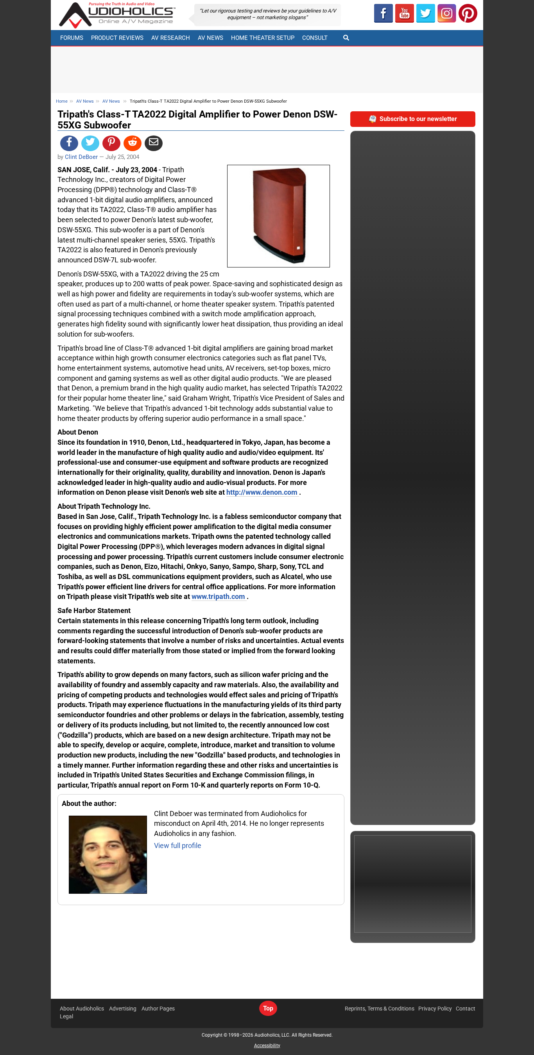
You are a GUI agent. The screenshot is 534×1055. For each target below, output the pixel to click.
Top (268, 1008)
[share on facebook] (69, 143)
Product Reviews (117, 37)
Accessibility (267, 1045)
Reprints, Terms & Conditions (379, 1008)
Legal (66, 1016)
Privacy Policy (435, 1008)
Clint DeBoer (81, 156)
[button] (404, 13)
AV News (210, 37)
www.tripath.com (219, 596)
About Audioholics (82, 1008)
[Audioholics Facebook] (383, 13)
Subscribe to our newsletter (418, 119)
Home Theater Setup (262, 37)
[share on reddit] (133, 143)
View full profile (177, 845)
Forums (71, 37)
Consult (315, 37)
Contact (465, 1008)
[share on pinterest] (111, 143)
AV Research (170, 37)
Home (62, 101)
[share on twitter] (90, 143)
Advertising (122, 1008)
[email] (154, 143)
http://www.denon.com (262, 492)
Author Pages (158, 1008)
